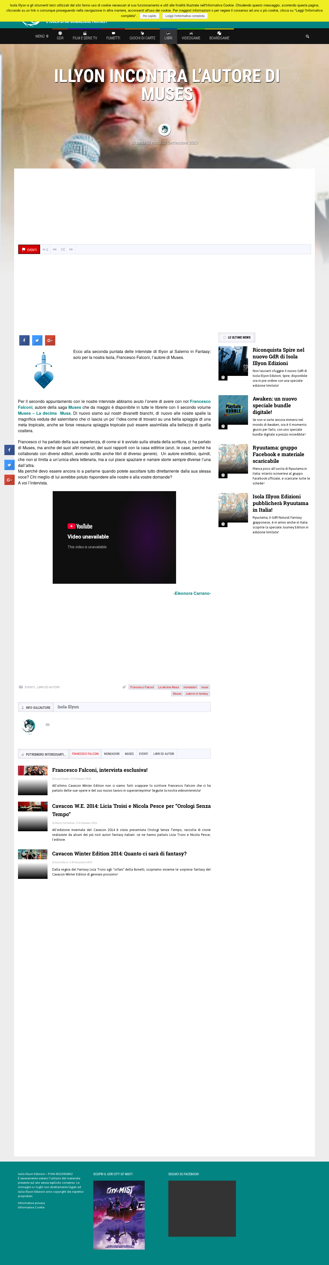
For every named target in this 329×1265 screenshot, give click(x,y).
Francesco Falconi (142, 687)
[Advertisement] (164, 207)
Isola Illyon (147, 142)
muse (204, 687)
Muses (177, 693)
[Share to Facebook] (24, 344)
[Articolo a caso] (63, 249)
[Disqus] (114, 957)
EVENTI (30, 687)
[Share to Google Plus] (50, 344)
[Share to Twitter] (37, 344)
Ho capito (149, 16)
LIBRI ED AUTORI (48, 687)
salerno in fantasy (197, 693)
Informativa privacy (31, 1203)
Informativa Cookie (31, 1207)
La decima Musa (168, 687)
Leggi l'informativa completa (185, 16)
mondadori (190, 687)
